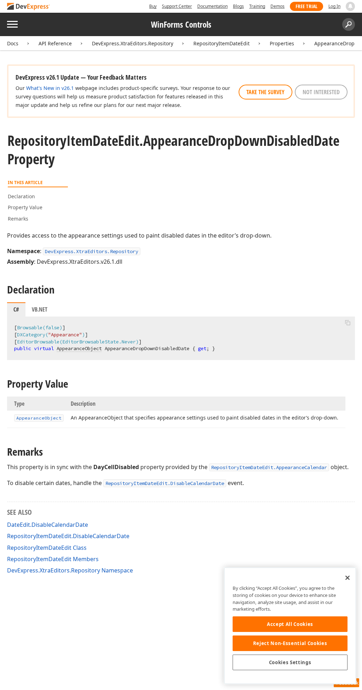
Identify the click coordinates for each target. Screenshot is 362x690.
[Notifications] (350, 6)
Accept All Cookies (290, 624)
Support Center (177, 6)
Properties (282, 43)
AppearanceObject (79, 348)
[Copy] (347, 322)
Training (257, 6)
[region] (290, 625)
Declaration (21, 196)
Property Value (25, 207)
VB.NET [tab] (39, 309)
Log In (334, 6)
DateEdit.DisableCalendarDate (47, 525)
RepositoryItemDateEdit (221, 43)
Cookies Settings (290, 662)
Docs (12, 43)
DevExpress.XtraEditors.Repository (132, 43)
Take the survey (265, 92)
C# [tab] (16, 309)
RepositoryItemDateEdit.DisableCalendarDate (164, 483)
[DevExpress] (28, 7)
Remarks (18, 218)
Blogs (238, 6)
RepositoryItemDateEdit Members (53, 559)
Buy (153, 6)
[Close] (347, 578)
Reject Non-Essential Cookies (290, 643)
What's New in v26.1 (50, 88)
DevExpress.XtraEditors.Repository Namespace (70, 570)
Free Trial (306, 6)
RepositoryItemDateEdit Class (47, 548)
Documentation (212, 6)
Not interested (321, 92)
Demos (277, 6)
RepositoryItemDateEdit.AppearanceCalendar (269, 467)
